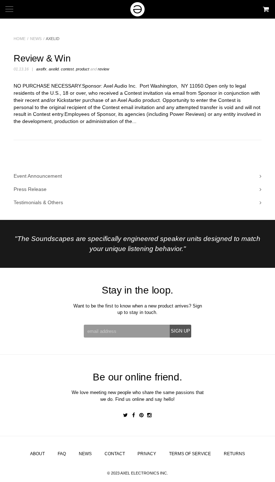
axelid (54, 69)
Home (19, 38)
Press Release (30, 189)
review (103, 69)
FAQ (62, 453)
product (82, 69)
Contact (115, 453)
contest (67, 69)
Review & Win (42, 58)
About (37, 453)
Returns (234, 453)
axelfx (41, 69)
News (36, 38)
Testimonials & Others (38, 202)
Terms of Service (190, 453)
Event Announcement (38, 176)
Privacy (147, 453)
